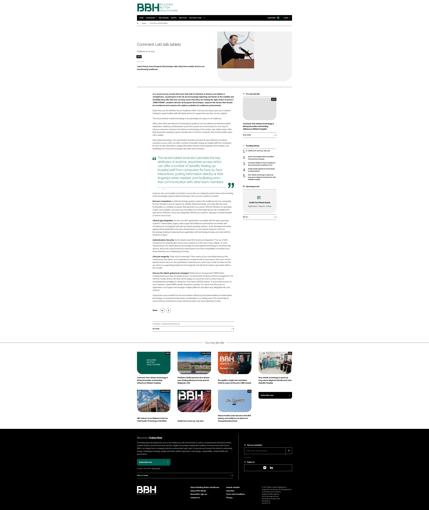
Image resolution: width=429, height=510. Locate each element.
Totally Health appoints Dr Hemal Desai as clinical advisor (262, 170)
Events (174, 18)
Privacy (229, 498)
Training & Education (244, 353)
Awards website (233, 487)
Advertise (230, 491)
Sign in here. (156, 468)
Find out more (142, 475)
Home (141, 18)
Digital (139, 56)
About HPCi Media (198, 491)
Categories (150, 18)
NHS (290, 353)
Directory (183, 18)
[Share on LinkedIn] (162, 310)
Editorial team (195, 18)
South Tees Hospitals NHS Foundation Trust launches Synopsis (262, 158)
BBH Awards (164, 18)
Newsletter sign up (198, 494)
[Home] (138, 23)
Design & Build (206, 353)
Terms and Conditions (235, 494)
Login (285, 18)
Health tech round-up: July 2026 (262, 151)
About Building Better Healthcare (204, 487)
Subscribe (271, 18)
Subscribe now (267, 395)
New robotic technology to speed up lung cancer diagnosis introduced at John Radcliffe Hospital (262, 177)
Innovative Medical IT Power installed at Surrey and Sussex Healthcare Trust (262, 164)
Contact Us (195, 498)
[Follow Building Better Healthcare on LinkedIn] (271, 468)
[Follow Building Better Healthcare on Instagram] (265, 468)
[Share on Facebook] (168, 310)
